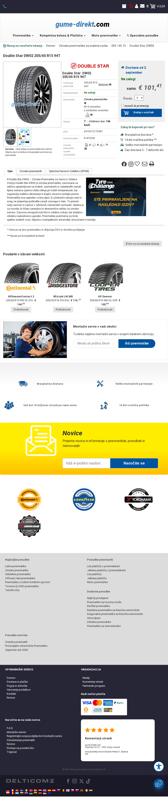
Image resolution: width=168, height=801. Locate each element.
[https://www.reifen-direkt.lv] (40, 793)
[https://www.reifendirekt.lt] (35, 793)
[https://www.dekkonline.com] (31, 790)
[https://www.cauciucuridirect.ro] (12, 793)
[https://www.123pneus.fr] (12, 790)
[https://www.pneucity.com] (81, 790)
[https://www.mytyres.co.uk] (44, 790)
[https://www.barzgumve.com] (21, 793)
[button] (159, 766)
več (86, 754)
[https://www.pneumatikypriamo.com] (77, 790)
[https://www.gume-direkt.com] (58, 790)
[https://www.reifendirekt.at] (54, 790)
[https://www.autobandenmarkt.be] (63, 790)
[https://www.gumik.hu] (90, 790)
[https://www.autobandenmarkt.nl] (40, 790)
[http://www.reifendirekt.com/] (49, 793)
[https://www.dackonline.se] (21, 790)
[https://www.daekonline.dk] (35, 790)
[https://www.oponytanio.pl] (7, 793)
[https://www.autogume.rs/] (44, 793)
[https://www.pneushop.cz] (72, 790)
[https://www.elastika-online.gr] (17, 793)
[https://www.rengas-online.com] (67, 790)
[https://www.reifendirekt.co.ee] (31, 793)
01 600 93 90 (7, 6)
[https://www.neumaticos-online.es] (49, 790)
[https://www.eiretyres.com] (86, 790)
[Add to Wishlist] (138, 164)
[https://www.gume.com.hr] (26, 793)
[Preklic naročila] (131, 6)
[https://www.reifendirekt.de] (7, 790)
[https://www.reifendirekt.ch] (17, 790)
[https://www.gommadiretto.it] (26, 790)
